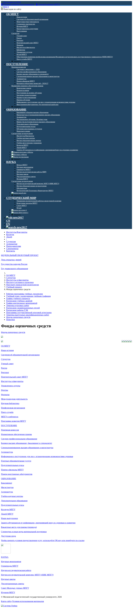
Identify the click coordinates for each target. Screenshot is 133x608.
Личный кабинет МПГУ (49, 4)
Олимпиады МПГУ (9, 566)
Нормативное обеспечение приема (16, 434)
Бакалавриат (6, 483)
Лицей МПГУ (7, 514)
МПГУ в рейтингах (9, 417)
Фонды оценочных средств (18, 317)
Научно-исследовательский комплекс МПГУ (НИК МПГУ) (27, 575)
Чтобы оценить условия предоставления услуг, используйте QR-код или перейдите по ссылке (42, 540)
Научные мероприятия (11, 561)
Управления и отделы (10, 386)
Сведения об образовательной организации (20, 355)
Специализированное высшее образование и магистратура (27, 448)
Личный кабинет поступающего (19, 4)
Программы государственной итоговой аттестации (29, 312)
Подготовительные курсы (12, 465)
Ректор (4, 368)
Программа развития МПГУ (13, 421)
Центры (4, 390)
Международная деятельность (14, 399)
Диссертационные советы (12, 584)
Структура (11, 278)
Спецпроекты (12, 248)
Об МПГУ (10, 275)
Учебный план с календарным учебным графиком (28, 296)
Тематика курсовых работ (17, 305)
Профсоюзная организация (13, 408)
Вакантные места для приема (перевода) (19, 527)
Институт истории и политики (20, 282)
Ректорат (5, 372)
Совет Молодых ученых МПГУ (15, 588)
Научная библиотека (10, 403)
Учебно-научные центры (12, 496)
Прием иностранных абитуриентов (16, 474)
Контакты (10, 251)
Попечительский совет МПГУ (14, 377)
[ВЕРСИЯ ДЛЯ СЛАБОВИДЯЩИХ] (15, 217)
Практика (10, 319)
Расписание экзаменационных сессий (23, 308)
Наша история (7, 350)
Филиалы (5, 394)
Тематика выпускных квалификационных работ (27, 315)
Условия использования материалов (28, 601)
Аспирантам (11, 244)
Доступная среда (8, 536)
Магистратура (7, 487)
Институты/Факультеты (16, 232)
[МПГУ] (5, 7)
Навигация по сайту (12, 9)
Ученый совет (7, 364)
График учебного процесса (18, 298)
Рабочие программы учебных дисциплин (24, 294)
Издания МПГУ (8, 592)
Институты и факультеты (17, 280)
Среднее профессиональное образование (19, 439)
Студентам (11, 241)
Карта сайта (6, 601)
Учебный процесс (14, 287)
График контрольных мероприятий (21, 303)
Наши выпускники (9, 518)
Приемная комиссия (10, 430)
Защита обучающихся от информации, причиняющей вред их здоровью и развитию (38, 523)
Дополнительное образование (14, 501)
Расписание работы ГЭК (17, 310)
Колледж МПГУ (8, 509)
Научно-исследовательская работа (16, 570)
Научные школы (8, 579)
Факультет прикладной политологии (22, 285)
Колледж (10, 234)
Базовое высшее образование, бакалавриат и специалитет (26, 443)
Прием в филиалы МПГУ (12, 470)
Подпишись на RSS (12, 2)
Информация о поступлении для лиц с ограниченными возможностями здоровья (37, 456)
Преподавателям (13, 246)
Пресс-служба (7, 412)
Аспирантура (7, 452)
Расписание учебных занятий (19, 301)
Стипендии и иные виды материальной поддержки (24, 532)
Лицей (9, 237)
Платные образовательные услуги (16, 461)
